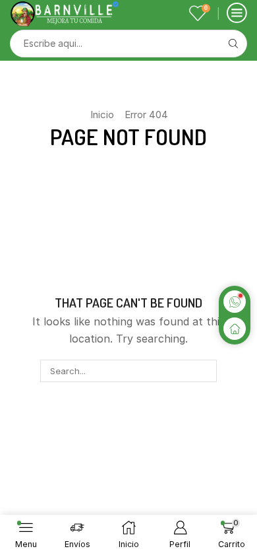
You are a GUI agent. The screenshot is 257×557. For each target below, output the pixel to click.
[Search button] (233, 43)
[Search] (205, 371)
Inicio (102, 114)
